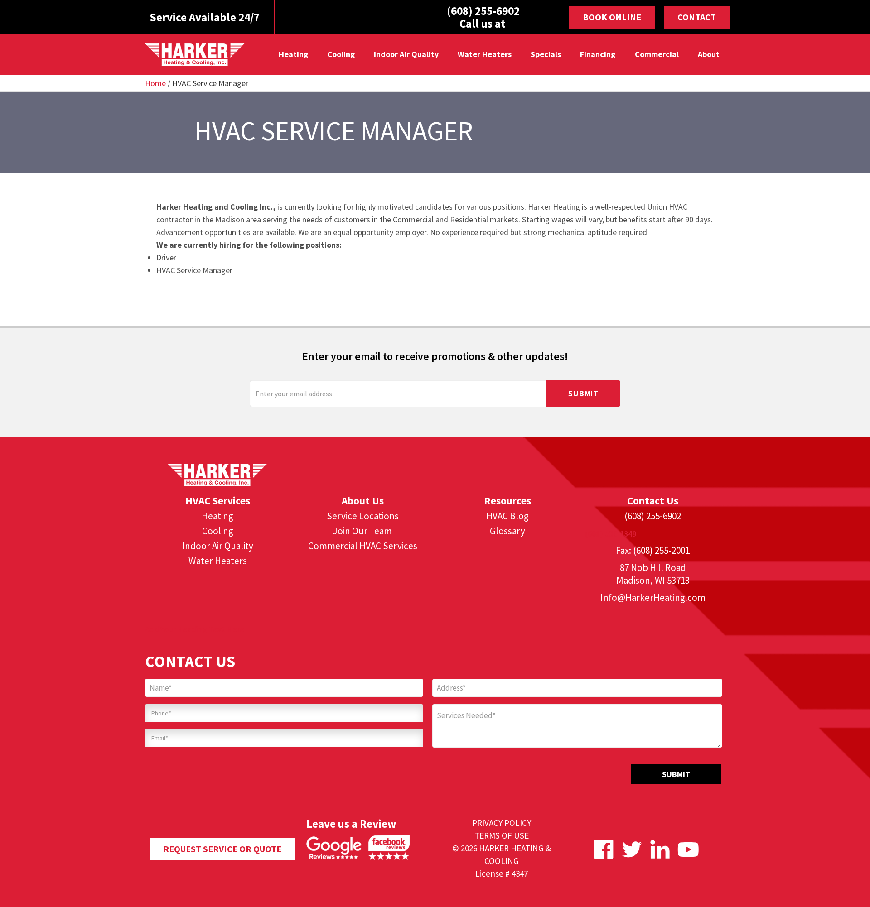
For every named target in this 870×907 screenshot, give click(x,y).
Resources (507, 500)
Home (155, 83)
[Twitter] (632, 849)
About (708, 54)
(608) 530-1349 (610, 533)
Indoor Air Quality (406, 54)
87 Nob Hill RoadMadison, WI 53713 (653, 573)
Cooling (340, 54)
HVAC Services (217, 500)
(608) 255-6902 (652, 516)
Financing (597, 54)
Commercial (656, 54)
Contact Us (652, 500)
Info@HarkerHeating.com (653, 597)
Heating (293, 54)
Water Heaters (485, 54)
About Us (363, 500)
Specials (546, 54)
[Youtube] (688, 849)
